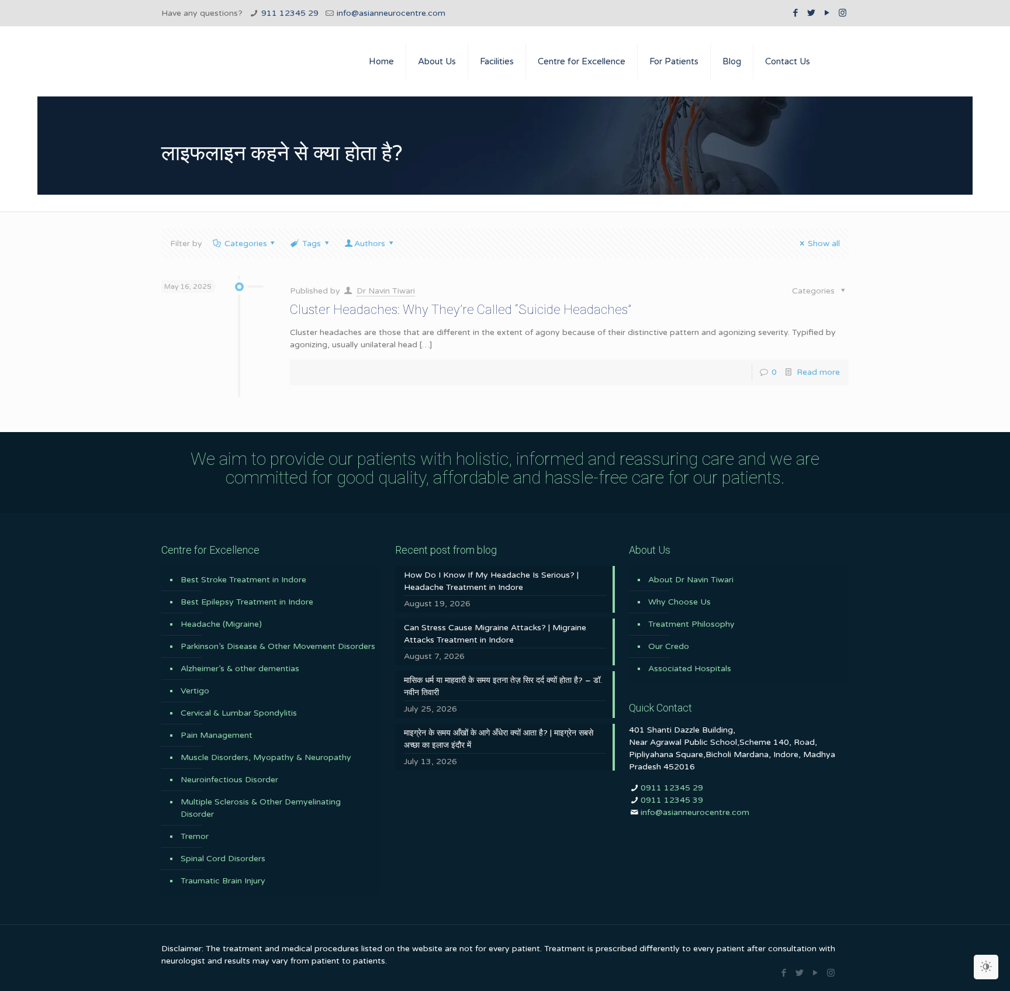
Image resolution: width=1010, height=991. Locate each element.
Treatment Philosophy (691, 624)
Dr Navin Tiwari (386, 291)
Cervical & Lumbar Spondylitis (239, 713)
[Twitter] (811, 13)
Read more (818, 372)
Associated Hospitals (689, 669)
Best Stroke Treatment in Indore (243, 580)
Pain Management (216, 735)
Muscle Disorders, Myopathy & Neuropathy (266, 757)
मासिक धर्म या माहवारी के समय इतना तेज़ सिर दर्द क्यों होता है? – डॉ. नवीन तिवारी (503, 686)
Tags (311, 243)
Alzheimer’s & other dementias (240, 669)
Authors (369, 243)
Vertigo (195, 691)
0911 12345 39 (672, 800)
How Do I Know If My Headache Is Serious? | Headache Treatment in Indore (491, 581)
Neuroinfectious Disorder (229, 780)
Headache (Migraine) (221, 624)
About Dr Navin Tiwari (691, 580)
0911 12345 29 (672, 788)
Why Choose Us (679, 602)
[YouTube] (827, 13)
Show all (824, 243)
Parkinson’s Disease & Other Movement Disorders (278, 646)
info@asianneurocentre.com (391, 13)
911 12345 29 (290, 13)
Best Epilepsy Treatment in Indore (247, 602)
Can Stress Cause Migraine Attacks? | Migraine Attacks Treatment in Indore (495, 634)
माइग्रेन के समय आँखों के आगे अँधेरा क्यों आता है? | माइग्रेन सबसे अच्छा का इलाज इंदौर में (498, 739)
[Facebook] (795, 13)
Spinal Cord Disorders (223, 859)
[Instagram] (842, 13)
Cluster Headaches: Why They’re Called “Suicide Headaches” (460, 309)
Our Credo (668, 646)
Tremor (195, 836)
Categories (245, 243)
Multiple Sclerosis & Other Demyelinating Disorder (261, 808)
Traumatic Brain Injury (223, 881)
